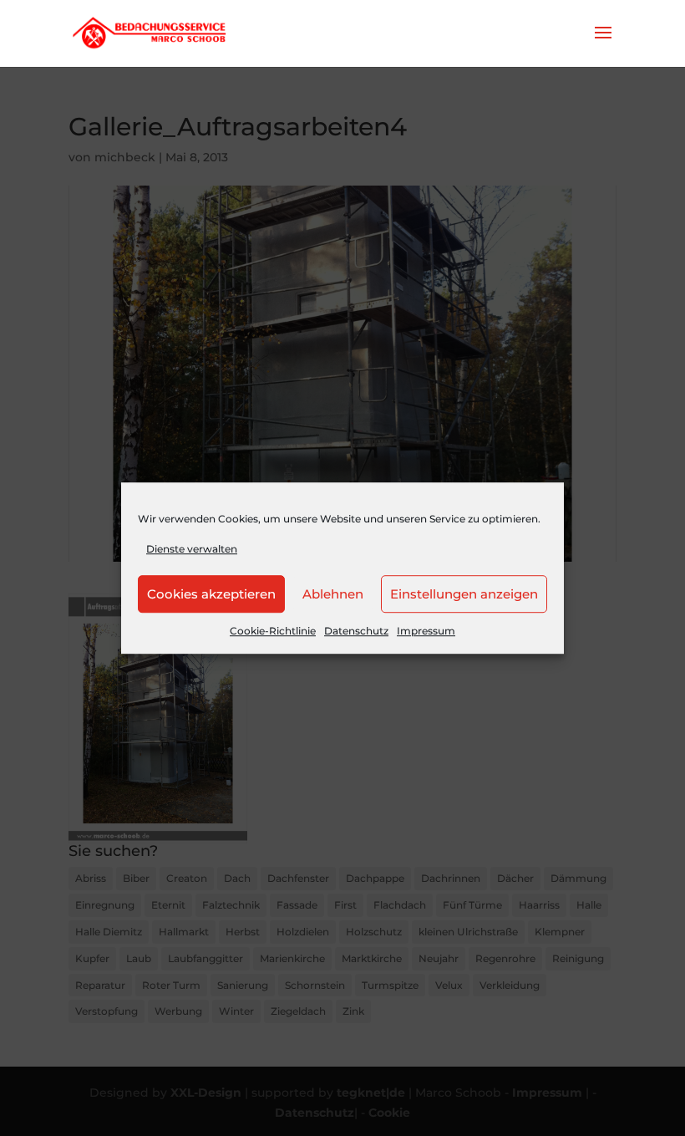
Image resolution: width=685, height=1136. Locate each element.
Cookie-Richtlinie (273, 631)
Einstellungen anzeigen (464, 594)
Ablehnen (332, 594)
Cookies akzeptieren (211, 594)
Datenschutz (356, 631)
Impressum (426, 631)
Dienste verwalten (191, 549)
